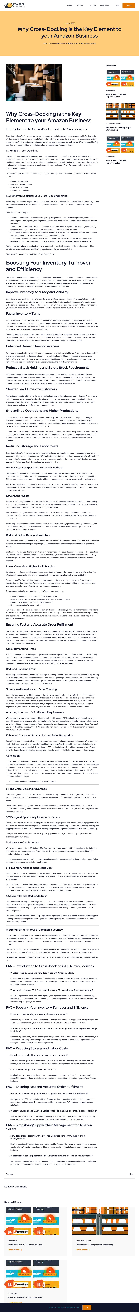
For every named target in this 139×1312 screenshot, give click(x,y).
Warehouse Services (113, 124)
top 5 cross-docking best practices (58, 890)
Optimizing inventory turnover (17, 334)
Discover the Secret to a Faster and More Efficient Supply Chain (30, 254)
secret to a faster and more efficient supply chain (27, 862)
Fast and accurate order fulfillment (19, 396)
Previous (9, 1174)
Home (45, 43)
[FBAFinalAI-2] (15, 3)
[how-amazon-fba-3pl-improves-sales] (120, 71)
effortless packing (54, 919)
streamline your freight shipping (86, 613)
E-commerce (110, 91)
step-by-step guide (47, 834)
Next (131, 1174)
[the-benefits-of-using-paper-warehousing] (120, 104)
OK (87, 1307)
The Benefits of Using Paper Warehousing (118, 128)
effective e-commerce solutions (55, 616)
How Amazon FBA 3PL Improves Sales (116, 95)
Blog (50, 43)
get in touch (87, 957)
